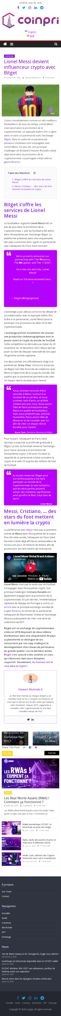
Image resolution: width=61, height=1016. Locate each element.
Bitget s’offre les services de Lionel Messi (31, 181)
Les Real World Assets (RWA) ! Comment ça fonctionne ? (26, 800)
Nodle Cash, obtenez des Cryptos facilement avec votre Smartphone (39, 857)
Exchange (9, 56)
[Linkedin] (32, 719)
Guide (8, 792)
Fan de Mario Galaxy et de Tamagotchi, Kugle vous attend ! (30, 953)
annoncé (37, 311)
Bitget (7, 139)
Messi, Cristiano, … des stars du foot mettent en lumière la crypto (32, 188)
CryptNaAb (28, 805)
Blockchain (7, 927)
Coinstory (6, 922)
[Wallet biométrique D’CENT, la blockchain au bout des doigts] (11, 823)
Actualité (6, 913)
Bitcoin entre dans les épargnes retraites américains (27, 978)
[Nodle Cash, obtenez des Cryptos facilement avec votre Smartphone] (11, 854)
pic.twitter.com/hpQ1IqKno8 (32, 292)
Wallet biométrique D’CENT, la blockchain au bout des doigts (37, 826)
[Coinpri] (5, 44)
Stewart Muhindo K (33, 77)
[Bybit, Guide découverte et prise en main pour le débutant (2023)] (11, 838)
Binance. (16, 611)
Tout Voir (52, 753)
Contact (5, 896)
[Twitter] (28, 719)
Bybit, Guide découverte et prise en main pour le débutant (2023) (39, 841)
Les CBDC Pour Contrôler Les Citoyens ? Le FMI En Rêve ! (46, 733)
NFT (4, 932)
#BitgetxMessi (33, 289)
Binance (15, 162)
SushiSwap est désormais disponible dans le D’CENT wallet (30, 961)
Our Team (7, 891)
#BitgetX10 (45, 285)
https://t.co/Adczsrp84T (26, 285)
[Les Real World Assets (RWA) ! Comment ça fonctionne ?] (30, 759)
